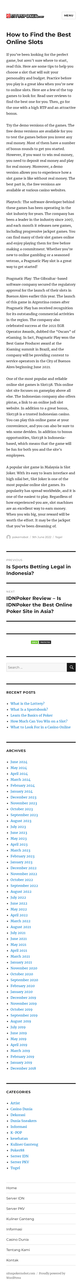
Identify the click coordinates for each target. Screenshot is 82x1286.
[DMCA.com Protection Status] (41, 642)
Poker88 (17, 1150)
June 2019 (19, 1033)
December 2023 (23, 797)
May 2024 (19, 768)
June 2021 (19, 939)
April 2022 (19, 915)
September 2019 (24, 1015)
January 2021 (21, 962)
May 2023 (19, 838)
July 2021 (18, 933)
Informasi (19, 1127)
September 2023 (24, 815)
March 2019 (20, 1051)
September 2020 (24, 980)
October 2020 (22, 974)
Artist (15, 1103)
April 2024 (19, 774)
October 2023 (22, 809)
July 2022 (18, 897)
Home (11, 1188)
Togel (58, 537)
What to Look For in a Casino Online (41, 727)
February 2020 (23, 986)
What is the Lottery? (28, 703)
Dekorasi (18, 1115)
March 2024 (20, 779)
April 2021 (19, 950)
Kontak (12, 1260)
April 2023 (19, 844)
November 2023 (24, 803)
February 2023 (22, 856)
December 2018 (23, 1068)
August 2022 (21, 891)
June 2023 (19, 832)
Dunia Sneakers (24, 1121)
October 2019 (22, 1009)
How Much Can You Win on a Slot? (39, 721)
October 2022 (22, 880)
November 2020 (24, 968)
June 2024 (19, 762)
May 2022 (19, 909)
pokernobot (20, 537)
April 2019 (19, 1045)
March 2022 (20, 921)
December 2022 (24, 868)
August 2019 (21, 1021)
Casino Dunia (21, 1109)
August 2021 (21, 927)
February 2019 (22, 1056)
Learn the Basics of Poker (32, 715)
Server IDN (20, 1156)
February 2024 (23, 785)
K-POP (16, 1132)
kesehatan (19, 1138)
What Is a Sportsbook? (29, 709)
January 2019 (21, 1062)
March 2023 (20, 850)
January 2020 (22, 992)
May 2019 (18, 1039)
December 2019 (23, 997)
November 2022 (24, 874)
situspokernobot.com (20, 1273)
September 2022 (24, 886)
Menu (68, 15)
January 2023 (21, 862)
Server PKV (20, 1162)
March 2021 (20, 956)
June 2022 (19, 903)
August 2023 (21, 821)
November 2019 (24, 1003)
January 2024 (22, 791)
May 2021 (18, 944)
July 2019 (18, 1027)
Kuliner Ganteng (24, 1144)
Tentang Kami (18, 1250)
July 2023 (18, 827)
